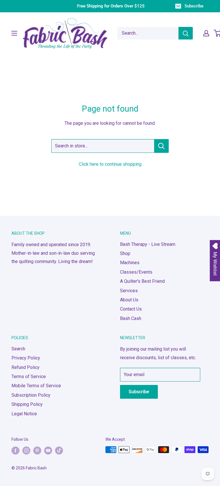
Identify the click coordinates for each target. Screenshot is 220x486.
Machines (130, 262)
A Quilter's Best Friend (142, 281)
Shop (125, 253)
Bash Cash (130, 318)
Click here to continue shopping (110, 164)
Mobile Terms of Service (36, 385)
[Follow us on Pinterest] (37, 450)
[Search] (185, 33)
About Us (129, 300)
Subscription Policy (30, 395)
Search (18, 348)
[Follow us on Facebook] (15, 450)
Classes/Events (136, 272)
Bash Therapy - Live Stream (147, 244)
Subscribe (193, 6)
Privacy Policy (25, 358)
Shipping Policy (27, 404)
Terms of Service (28, 376)
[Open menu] (14, 33)
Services (129, 290)
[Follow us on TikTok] (59, 450)
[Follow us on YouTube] (48, 450)
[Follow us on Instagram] (26, 450)
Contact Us (131, 309)
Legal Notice (24, 413)
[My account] (206, 33)
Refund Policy (25, 367)
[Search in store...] (161, 146)
